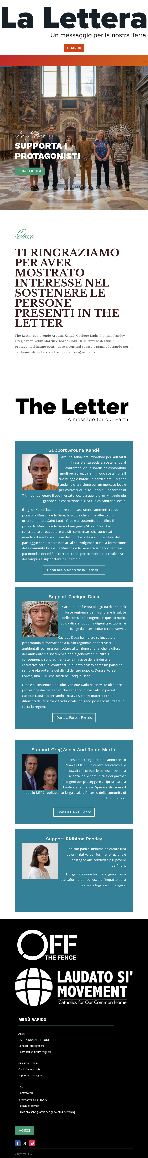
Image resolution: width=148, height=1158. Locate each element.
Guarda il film (29, 171)
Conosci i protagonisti (31, 1045)
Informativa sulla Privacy (32, 1100)
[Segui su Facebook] (18, 1143)
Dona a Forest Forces (74, 717)
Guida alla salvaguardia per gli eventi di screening (46, 1112)
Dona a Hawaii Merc (74, 812)
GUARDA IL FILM (28, 1063)
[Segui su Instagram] (32, 1143)
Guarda (74, 48)
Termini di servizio (29, 1105)
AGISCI (24, 1130)
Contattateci (25, 1093)
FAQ (20, 1086)
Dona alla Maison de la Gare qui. (74, 569)
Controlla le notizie (29, 1069)
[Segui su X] (25, 1143)
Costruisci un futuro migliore (34, 1052)
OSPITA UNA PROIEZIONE (33, 1040)
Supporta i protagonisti (31, 1075)
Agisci (21, 1033)
